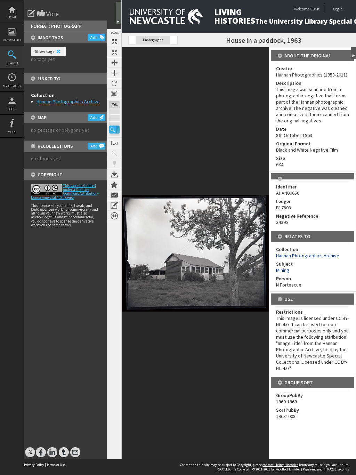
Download (114, 174)
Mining (282, 270)
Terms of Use (56, 464)
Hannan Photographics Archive (68, 101)
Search (12, 63)
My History (12, 86)
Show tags (45, 51)
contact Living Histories (280, 464)
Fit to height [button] (114, 73)
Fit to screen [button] (114, 52)
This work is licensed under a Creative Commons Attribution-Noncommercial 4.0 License (64, 191)
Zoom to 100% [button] (114, 94)
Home (12, 17)
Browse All (12, 40)
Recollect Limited (287, 469)
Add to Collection (114, 184)
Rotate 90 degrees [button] (114, 83)
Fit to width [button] (114, 62)
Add (94, 37)
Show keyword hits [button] (114, 153)
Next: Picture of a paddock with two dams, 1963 (173, 40)
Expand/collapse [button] (353, 53)
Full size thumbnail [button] (114, 42)
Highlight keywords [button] (114, 164)
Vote (48, 13)
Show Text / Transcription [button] (114, 143)
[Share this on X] (30, 448)
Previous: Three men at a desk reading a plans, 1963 (132, 40)
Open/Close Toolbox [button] (118, 13)
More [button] (12, 132)
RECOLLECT (225, 469)
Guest (314, 8)
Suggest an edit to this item (31, 13)
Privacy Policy (34, 464)
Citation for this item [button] (114, 216)
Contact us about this (114, 195)
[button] (114, 130)
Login (12, 109)
